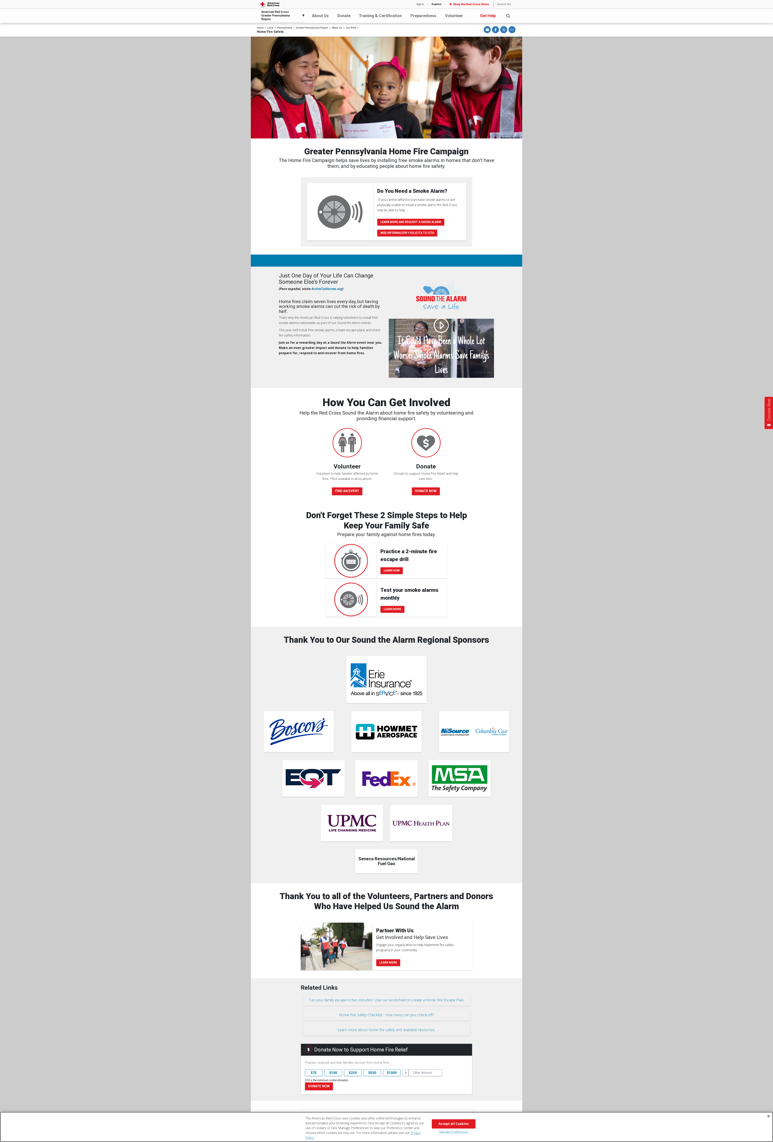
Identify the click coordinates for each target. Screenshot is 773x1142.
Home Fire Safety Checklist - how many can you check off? (386, 1014)
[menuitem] (281, 15)
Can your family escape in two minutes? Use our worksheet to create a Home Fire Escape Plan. (386, 1000)
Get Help (488, 15)
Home (260, 27)
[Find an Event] (347, 443)
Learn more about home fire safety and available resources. (386, 1029)
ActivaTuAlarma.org (326, 289)
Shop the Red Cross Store (471, 4)
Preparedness (423, 15)
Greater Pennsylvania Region (312, 27)
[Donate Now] (426, 443)
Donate (343, 15)
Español (436, 4)
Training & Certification (380, 15)
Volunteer (454, 15)
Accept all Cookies (453, 1123)
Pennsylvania (284, 27)
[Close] (768, 1116)
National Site (504, 4)
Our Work (351, 27)
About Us (320, 15)
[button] (508, 16)
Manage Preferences (453, 1132)
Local (270, 27)
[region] (386, 1127)
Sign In (420, 4)
